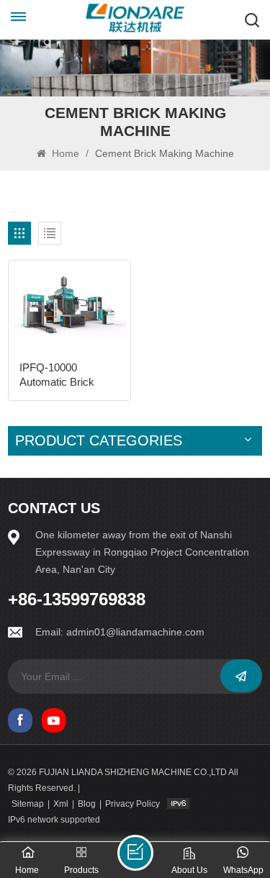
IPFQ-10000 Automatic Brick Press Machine (56, 375)
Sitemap (28, 804)
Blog (87, 804)
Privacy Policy (132, 804)
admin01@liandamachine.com (135, 632)
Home (64, 153)
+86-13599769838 (76, 599)
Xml (60, 804)
